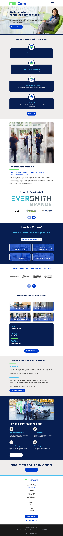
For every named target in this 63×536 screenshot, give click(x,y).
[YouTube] (33, 520)
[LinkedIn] (30, 520)
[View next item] (34, 217)
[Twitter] (36, 520)
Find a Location (15, 27)
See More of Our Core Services (30, 239)
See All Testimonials (16, 390)
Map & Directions (31, 487)
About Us (30, 113)
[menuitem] (18, 529)
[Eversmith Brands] (31, 201)
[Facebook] (26, 520)
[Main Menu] (52, 3)
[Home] (17, 3)
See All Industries (30, 350)
